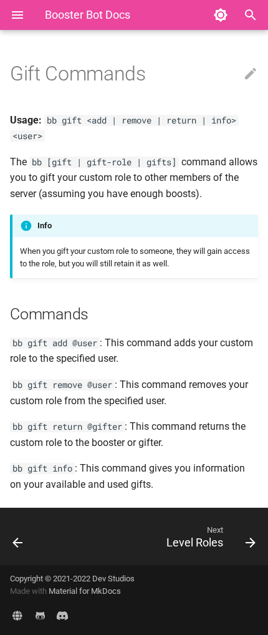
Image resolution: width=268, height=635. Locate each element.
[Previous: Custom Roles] (35, 536)
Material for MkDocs (85, 591)
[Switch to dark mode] (220, 14)
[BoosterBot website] (17, 615)
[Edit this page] (250, 74)
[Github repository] (40, 615)
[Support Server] (62, 615)
